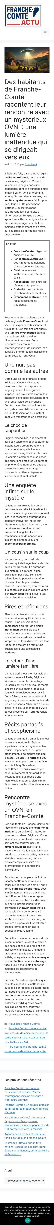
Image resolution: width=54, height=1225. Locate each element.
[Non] (50, 1214)
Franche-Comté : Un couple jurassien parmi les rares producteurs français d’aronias (26, 1108)
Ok (27, 1220)
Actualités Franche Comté (24, 1023)
